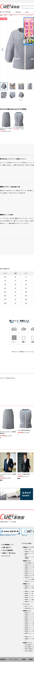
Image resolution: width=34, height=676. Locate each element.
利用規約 (24, 659)
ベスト (27, 12)
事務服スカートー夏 (29, 623)
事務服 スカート (27, 610)
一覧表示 (11, 322)
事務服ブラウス (27, 561)
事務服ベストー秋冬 (29, 591)
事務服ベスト (26, 583)
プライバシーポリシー (14, 659)
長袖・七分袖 (28, 549)
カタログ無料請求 (7, 550)
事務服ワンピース (27, 642)
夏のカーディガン (29, 606)
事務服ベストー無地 (29, 599)
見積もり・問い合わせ (8, 553)
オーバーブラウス (5, 12)
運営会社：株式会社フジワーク (8, 535)
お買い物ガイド (7, 547)
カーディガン (26, 604)
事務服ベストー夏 (29, 593)
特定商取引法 (3, 659)
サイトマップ (6, 556)
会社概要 (30, 659)
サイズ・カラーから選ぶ (23, 322)
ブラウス (18, 12)
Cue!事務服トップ (7, 544)
